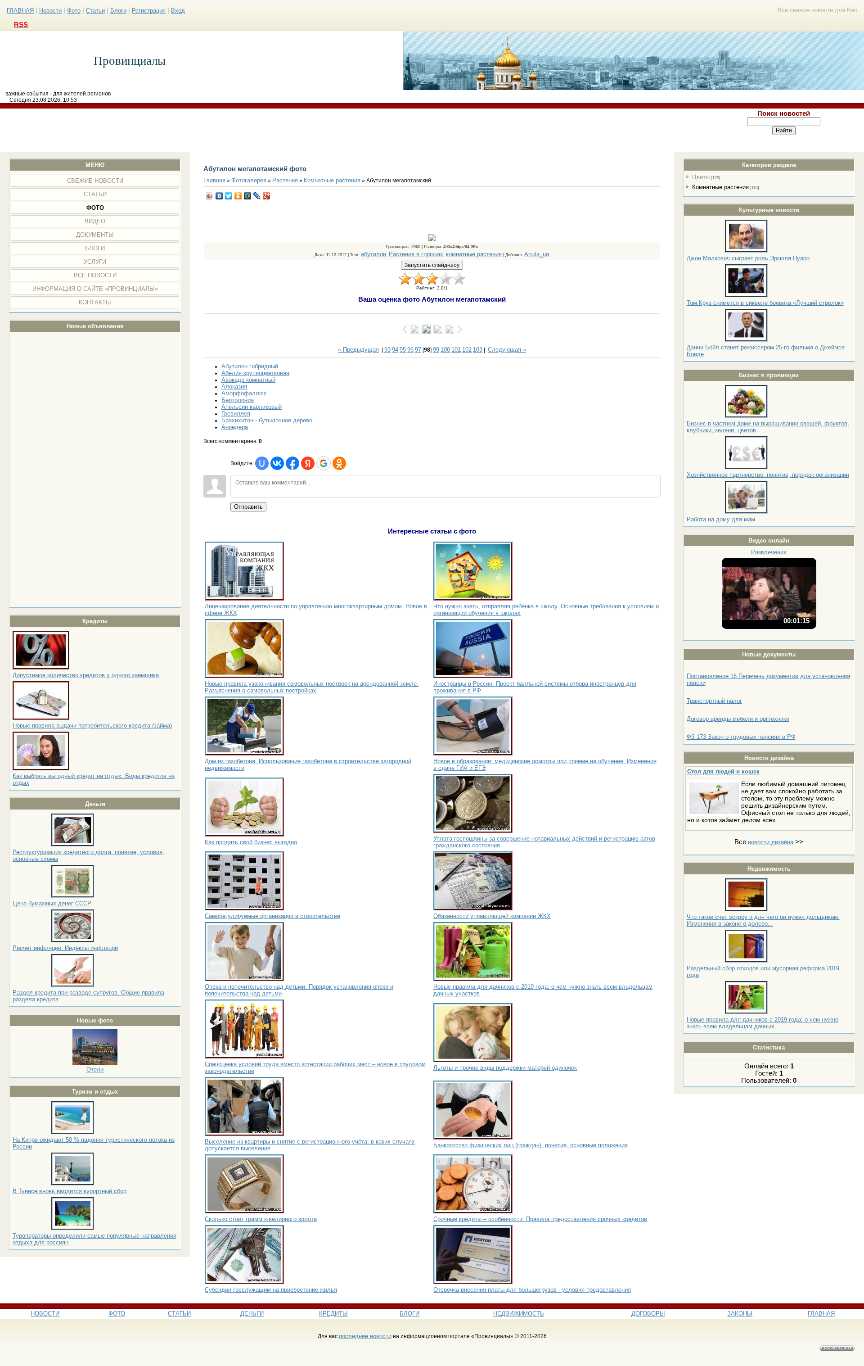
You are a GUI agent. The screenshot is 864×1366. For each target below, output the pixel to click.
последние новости (365, 1336)
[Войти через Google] (323, 463)
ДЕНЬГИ (252, 1313)
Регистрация (149, 10)
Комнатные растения (720, 187)
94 (395, 349)
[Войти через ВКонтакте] (277, 463)
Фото (74, 10)
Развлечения (769, 552)
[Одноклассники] (238, 196)
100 (445, 349)
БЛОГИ (409, 1313)
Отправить (248, 506)
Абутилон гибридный (249, 366)
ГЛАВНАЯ (20, 10)
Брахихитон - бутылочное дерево (266, 420)
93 (387, 349)
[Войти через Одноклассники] (339, 463)
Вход (178, 10)
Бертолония (237, 400)
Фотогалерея (248, 180)
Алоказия (234, 386)
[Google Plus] (266, 196)
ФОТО (116, 1313)
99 (436, 349)
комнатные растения (474, 254)
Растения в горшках (416, 254)
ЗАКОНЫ (739, 1313)
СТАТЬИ (179, 1313)
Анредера (234, 427)
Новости (50, 10)
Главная (214, 180)
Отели (95, 1069)
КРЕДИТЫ (333, 1313)
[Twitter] (229, 196)
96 (410, 349)
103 (477, 349)
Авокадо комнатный (248, 379)
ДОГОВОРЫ (648, 1313)
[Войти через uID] (262, 463)
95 (403, 349)
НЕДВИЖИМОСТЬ (518, 1313)
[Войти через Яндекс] (308, 463)
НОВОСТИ (45, 1313)
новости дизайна (770, 842)
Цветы (701, 177)
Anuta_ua (536, 254)
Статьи (95, 10)
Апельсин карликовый (251, 406)
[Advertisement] (352, 130)
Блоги (118, 10)
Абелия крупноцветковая (255, 373)
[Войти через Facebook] (292, 463)
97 (418, 349)
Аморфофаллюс (244, 393)
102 (467, 349)
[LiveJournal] (257, 196)
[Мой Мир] (247, 196)
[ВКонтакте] (219, 196)
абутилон (373, 254)
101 (456, 349)
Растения (285, 180)
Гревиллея (235, 413)
